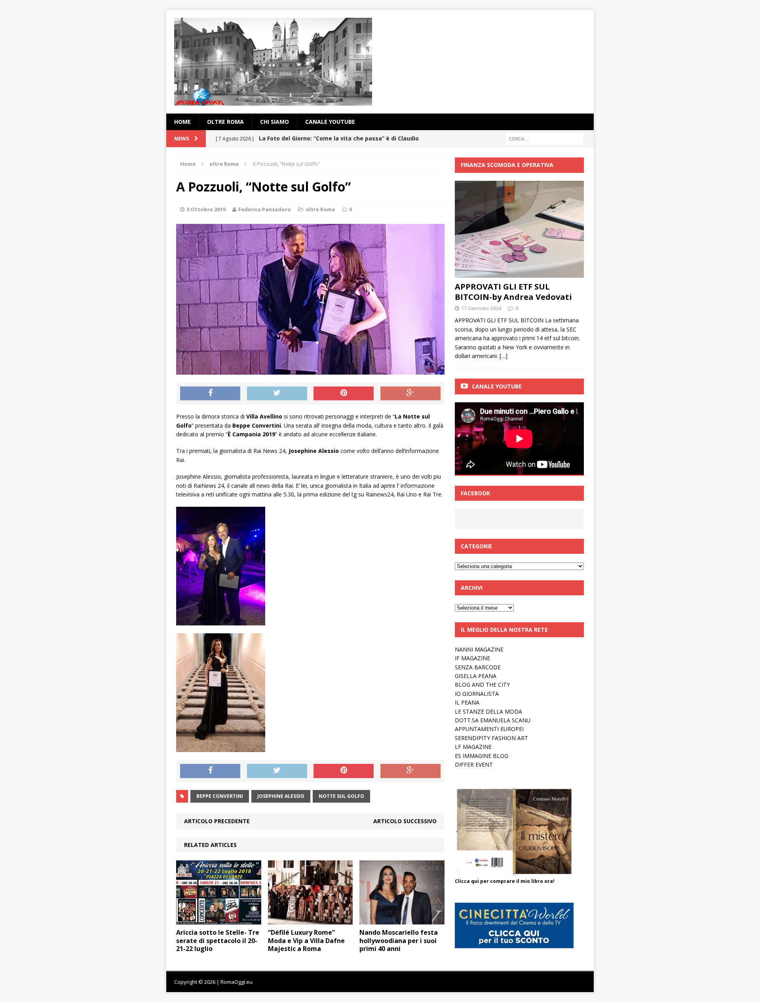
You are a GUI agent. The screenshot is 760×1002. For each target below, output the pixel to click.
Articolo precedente (217, 821)
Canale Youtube (497, 386)
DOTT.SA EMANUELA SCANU (492, 720)
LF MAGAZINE (473, 746)
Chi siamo (274, 121)
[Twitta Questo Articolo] (277, 393)
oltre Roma (225, 121)
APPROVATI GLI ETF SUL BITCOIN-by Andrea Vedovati (513, 291)
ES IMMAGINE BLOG (481, 756)
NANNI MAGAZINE (479, 649)
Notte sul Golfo (341, 796)
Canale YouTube (330, 121)
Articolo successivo (405, 821)
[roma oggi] (380, 62)
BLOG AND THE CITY (482, 684)
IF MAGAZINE (472, 658)
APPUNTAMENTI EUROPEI (489, 729)
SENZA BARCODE (478, 667)
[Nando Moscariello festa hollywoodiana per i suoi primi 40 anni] (402, 919)
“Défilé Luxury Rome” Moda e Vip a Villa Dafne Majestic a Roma (306, 940)
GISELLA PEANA (475, 676)
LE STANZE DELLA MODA (488, 711)
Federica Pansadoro (264, 209)
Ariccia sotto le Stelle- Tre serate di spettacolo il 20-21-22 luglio (217, 940)
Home (182, 121)
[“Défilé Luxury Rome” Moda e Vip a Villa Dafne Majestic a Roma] (310, 919)
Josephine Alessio (280, 796)
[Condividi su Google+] (410, 393)
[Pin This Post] (344, 393)
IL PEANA (467, 702)
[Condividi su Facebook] (210, 393)
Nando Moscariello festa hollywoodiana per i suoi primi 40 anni (398, 940)
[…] (503, 356)
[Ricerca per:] (544, 138)
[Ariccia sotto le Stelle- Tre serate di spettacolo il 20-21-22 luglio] (218, 919)
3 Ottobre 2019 (205, 209)
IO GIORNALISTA (477, 693)
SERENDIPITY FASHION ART (491, 738)
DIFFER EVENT (474, 764)
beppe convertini (219, 796)
